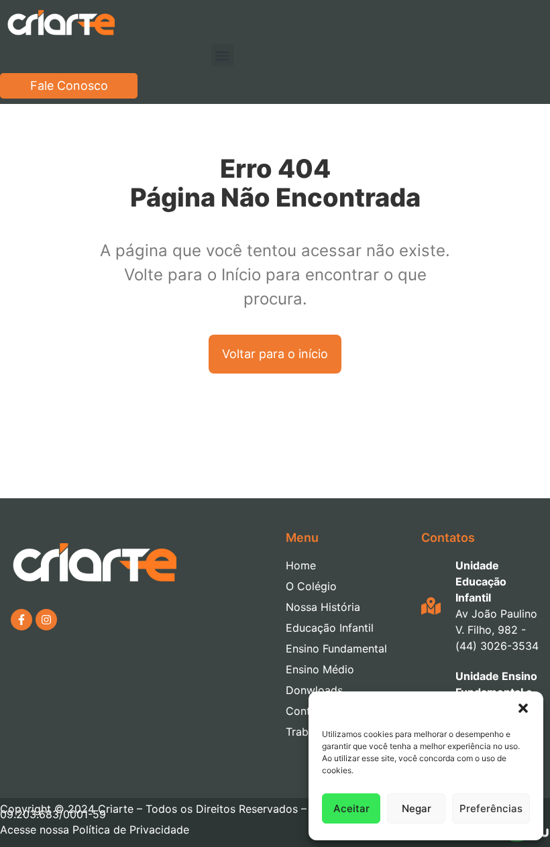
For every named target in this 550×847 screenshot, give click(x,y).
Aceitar (351, 808)
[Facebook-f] (21, 619)
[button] (523, 708)
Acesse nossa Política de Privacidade (94, 829)
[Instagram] (46, 619)
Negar (416, 808)
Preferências (490, 808)
